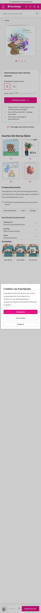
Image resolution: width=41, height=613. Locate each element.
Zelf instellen (20, 318)
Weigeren (20, 324)
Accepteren (20, 312)
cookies (32, 293)
